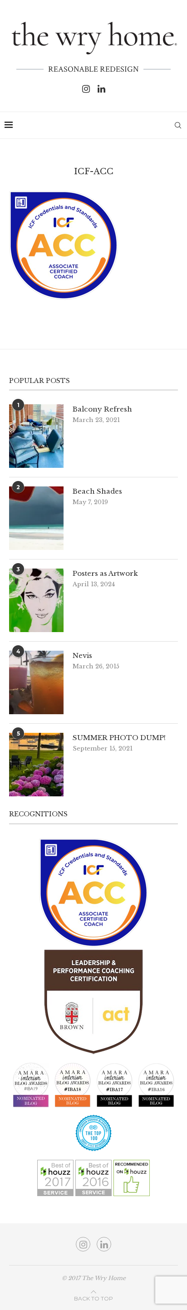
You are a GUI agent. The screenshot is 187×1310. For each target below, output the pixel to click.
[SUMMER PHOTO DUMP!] (36, 764)
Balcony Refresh (102, 409)
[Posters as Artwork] (36, 600)
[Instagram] (86, 88)
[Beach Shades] (36, 518)
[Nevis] (36, 682)
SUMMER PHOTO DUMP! (119, 737)
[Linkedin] (101, 88)
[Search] (177, 125)
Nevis (82, 655)
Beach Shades (97, 491)
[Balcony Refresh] (36, 436)
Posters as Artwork (105, 573)
